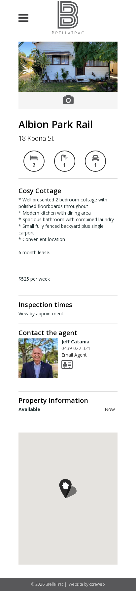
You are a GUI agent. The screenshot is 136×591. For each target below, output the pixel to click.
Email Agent (74, 355)
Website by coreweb (87, 584)
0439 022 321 (75, 348)
